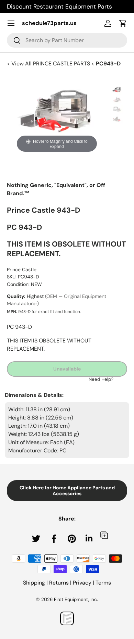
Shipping (34, 582)
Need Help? (101, 379)
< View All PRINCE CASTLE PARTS (49, 63)
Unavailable (67, 369)
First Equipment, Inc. (76, 599)
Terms (103, 582)
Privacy (82, 582)
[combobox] (67, 40)
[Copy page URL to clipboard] (104, 535)
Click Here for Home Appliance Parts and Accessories (67, 491)
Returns (59, 582)
